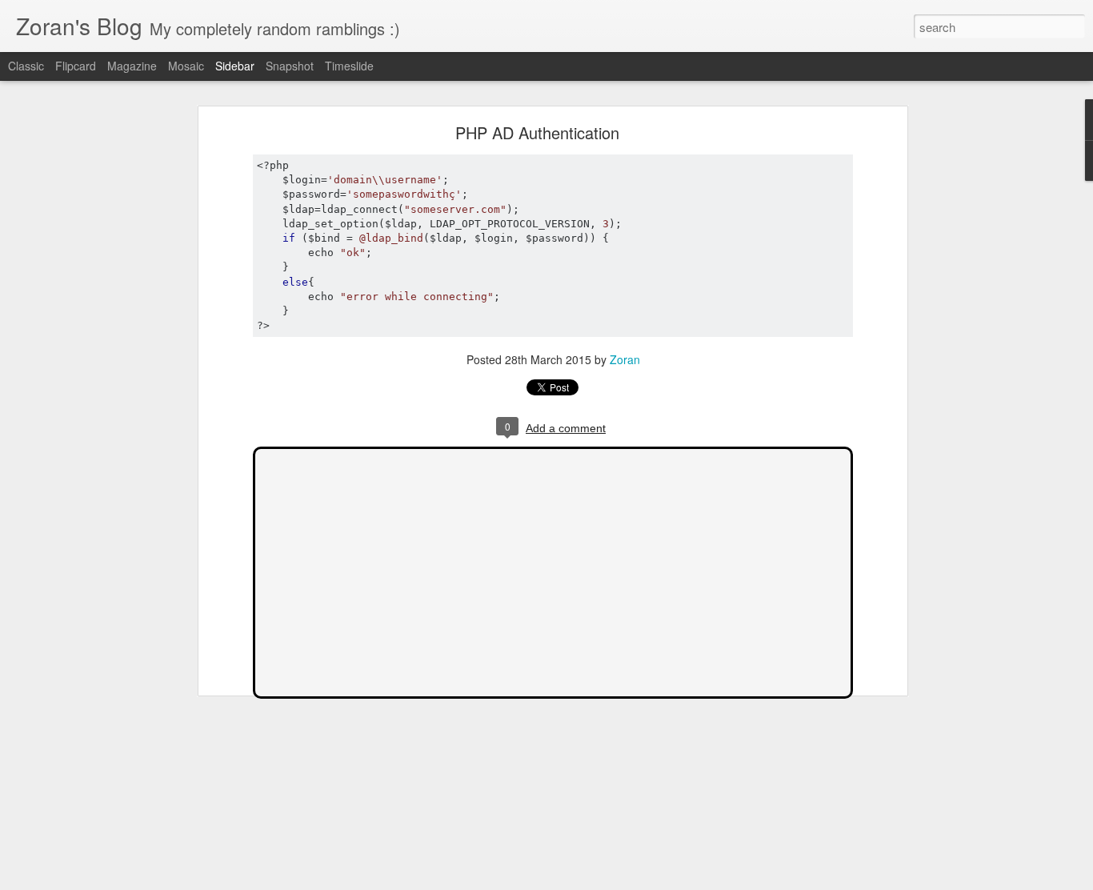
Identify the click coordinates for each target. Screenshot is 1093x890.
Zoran (625, 359)
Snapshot (290, 66)
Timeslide (349, 66)
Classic (26, 66)
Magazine (132, 66)
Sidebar (234, 66)
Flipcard (75, 66)
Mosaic (186, 66)
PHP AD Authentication (537, 132)
